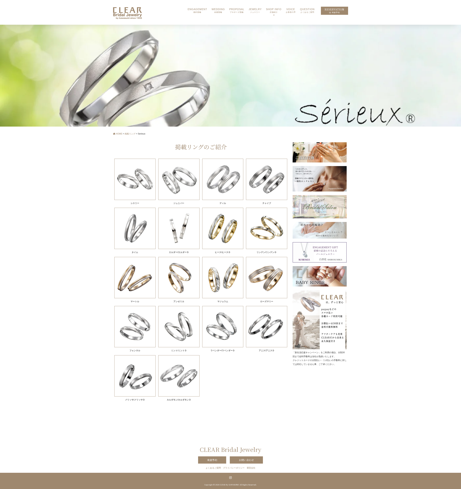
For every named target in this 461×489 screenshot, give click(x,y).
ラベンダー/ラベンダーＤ (223, 350)
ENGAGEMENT (197, 10)
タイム (135, 252)
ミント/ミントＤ (179, 350)
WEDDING (218, 10)
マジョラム (222, 301)
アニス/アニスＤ (266, 350)
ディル (223, 203)
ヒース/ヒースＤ (222, 252)
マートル (135, 301)
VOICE (291, 10)
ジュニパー (178, 203)
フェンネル (134, 350)
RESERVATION (334, 11)
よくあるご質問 (213, 468)
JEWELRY (255, 10)
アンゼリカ (178, 301)
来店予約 (212, 460)
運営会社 (251, 468)
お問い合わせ (246, 460)
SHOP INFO (273, 10)
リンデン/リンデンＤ (267, 252)
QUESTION (307, 10)
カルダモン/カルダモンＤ (179, 399)
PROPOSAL (236, 10)
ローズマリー (266, 301)
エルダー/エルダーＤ (179, 252)
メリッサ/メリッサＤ (135, 399)
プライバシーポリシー (234, 468)
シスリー (135, 203)
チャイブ (266, 203)
